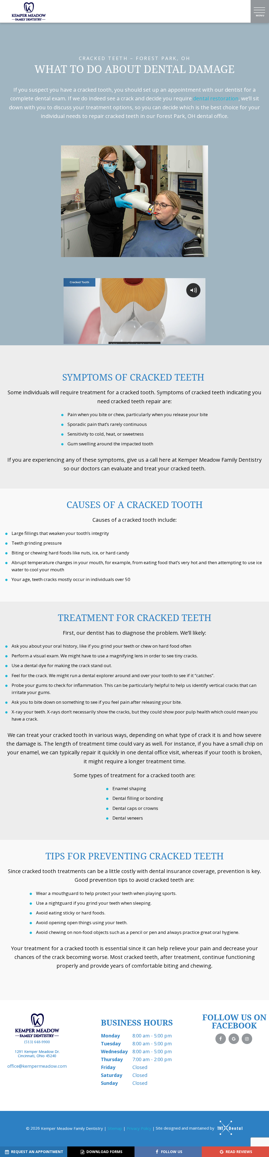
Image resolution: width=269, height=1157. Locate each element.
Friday (108, 1067)
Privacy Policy (139, 1128)
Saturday (111, 1075)
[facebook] (220, 1038)
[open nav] (260, 11)
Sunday (109, 1083)
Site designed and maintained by (185, 1128)
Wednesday (114, 1051)
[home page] (28, 11)
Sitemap (114, 1128)
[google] (234, 1038)
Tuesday (111, 1043)
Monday (110, 1035)
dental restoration (216, 98)
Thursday (112, 1059)
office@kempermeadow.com (37, 1066)
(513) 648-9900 (37, 1042)
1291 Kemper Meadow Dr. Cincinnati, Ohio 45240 (37, 1054)
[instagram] (247, 1038)
